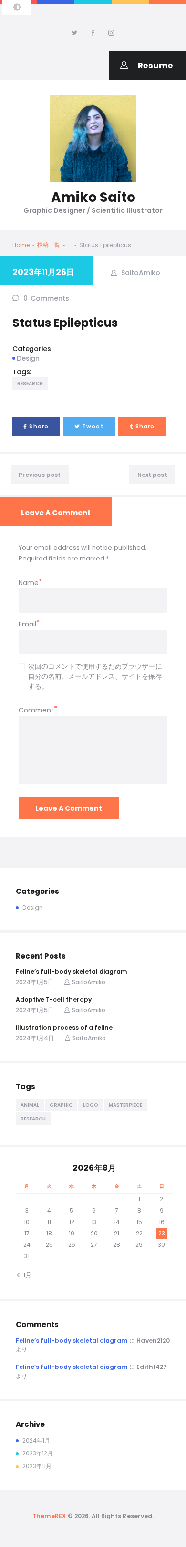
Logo (90, 1105)
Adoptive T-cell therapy (54, 999)
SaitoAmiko (139, 272)
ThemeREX (49, 1516)
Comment (36, 710)
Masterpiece (125, 1105)
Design (28, 358)
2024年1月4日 (35, 1038)
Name (29, 583)
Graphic (61, 1105)
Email (27, 624)
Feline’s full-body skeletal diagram (71, 971)
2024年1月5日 (34, 982)
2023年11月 (37, 1466)
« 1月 (25, 1275)
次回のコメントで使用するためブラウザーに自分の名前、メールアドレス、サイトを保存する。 (95, 676)
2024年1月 (36, 1440)
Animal (30, 1105)
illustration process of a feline (64, 1027)
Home (21, 245)
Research (30, 383)
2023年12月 (37, 1453)
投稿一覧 (48, 245)
